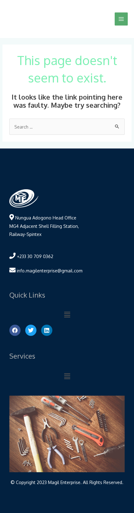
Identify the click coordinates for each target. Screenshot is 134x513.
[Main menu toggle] (121, 19)
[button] (67, 314)
